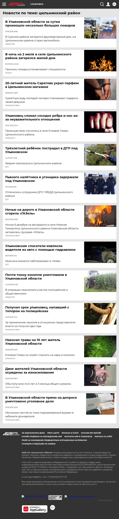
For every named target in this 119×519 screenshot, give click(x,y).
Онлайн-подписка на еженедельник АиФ (42, 437)
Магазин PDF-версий (91, 433)
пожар (8, 73)
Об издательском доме (33, 433)
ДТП (7, 167)
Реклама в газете (70, 433)
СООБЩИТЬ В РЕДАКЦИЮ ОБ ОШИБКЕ (38, 444)
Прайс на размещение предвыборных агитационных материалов (54, 440)
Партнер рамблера (105, 500)
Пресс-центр (53, 433)
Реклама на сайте (103, 437)
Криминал (10, 138)
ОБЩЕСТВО (10, 44)
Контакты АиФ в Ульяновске (78, 437)
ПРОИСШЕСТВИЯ (12, 105)
